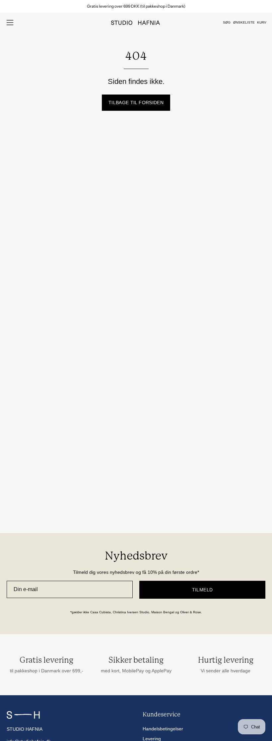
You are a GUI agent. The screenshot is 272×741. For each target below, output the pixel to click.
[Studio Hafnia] (136, 23)
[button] (226, 22)
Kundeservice (161, 714)
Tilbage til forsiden (136, 102)
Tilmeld (202, 589)
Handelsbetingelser (163, 728)
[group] (136, 6)
